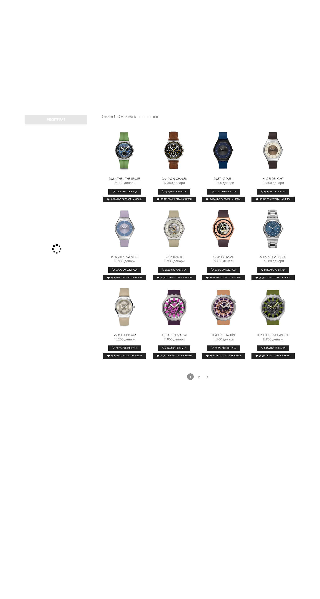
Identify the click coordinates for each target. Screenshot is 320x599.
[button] (124, 192)
